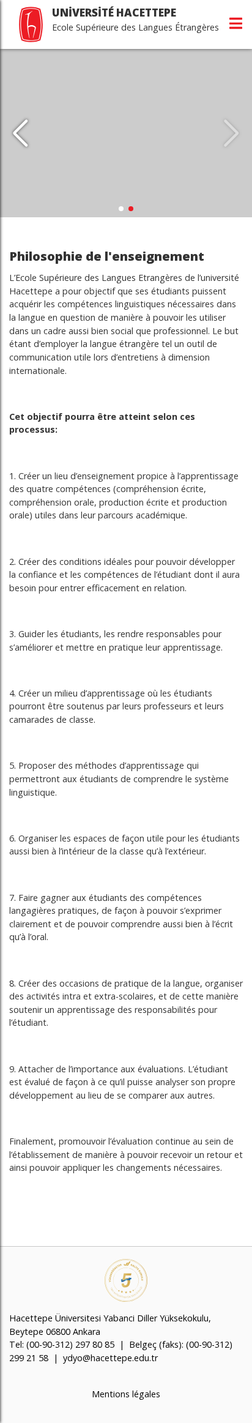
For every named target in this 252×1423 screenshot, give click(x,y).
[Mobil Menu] (236, 23)
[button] (231, 133)
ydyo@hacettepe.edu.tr (110, 1358)
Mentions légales (126, 1394)
